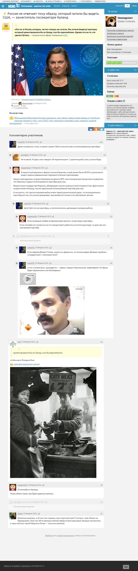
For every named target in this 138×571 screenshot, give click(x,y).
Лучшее (57, 6)
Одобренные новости (115, 33)
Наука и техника (53, 1)
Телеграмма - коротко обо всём (35, 6)
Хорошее (66, 6)
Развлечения (71, 1)
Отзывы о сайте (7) (116, 101)
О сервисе (16, 566)
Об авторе (112, 11)
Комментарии (100, 1)
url (41, 142)
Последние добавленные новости (120, 30)
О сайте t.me (113, 70)
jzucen (20, 513)
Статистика (130, 21)
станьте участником (65, 535)
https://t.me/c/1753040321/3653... (36, 99)
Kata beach (24, 236)
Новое (74, 6)
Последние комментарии (117, 39)
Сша (24, 106)
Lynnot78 (21, 142)
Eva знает (17, 502)
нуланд (17, 106)
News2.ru (7, 566)
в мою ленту (120, 6)
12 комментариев (21, 108)
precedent (24, 155)
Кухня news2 (86, 1)
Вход (135, 6)
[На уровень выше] (10, 155)
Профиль (121, 21)
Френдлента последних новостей (120, 36)
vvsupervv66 (25, 168)
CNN (65, 35)
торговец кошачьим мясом (26, 364)
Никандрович (27, 103)
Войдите (49, 535)
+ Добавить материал (10, 1)
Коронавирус (26, 1)
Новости (38, 1)
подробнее (110, 139)
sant (19, 342)
